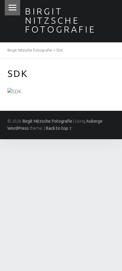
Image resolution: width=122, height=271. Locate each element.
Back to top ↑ (59, 128)
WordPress (18, 128)
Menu (12, 7)
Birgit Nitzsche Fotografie (60, 20)
